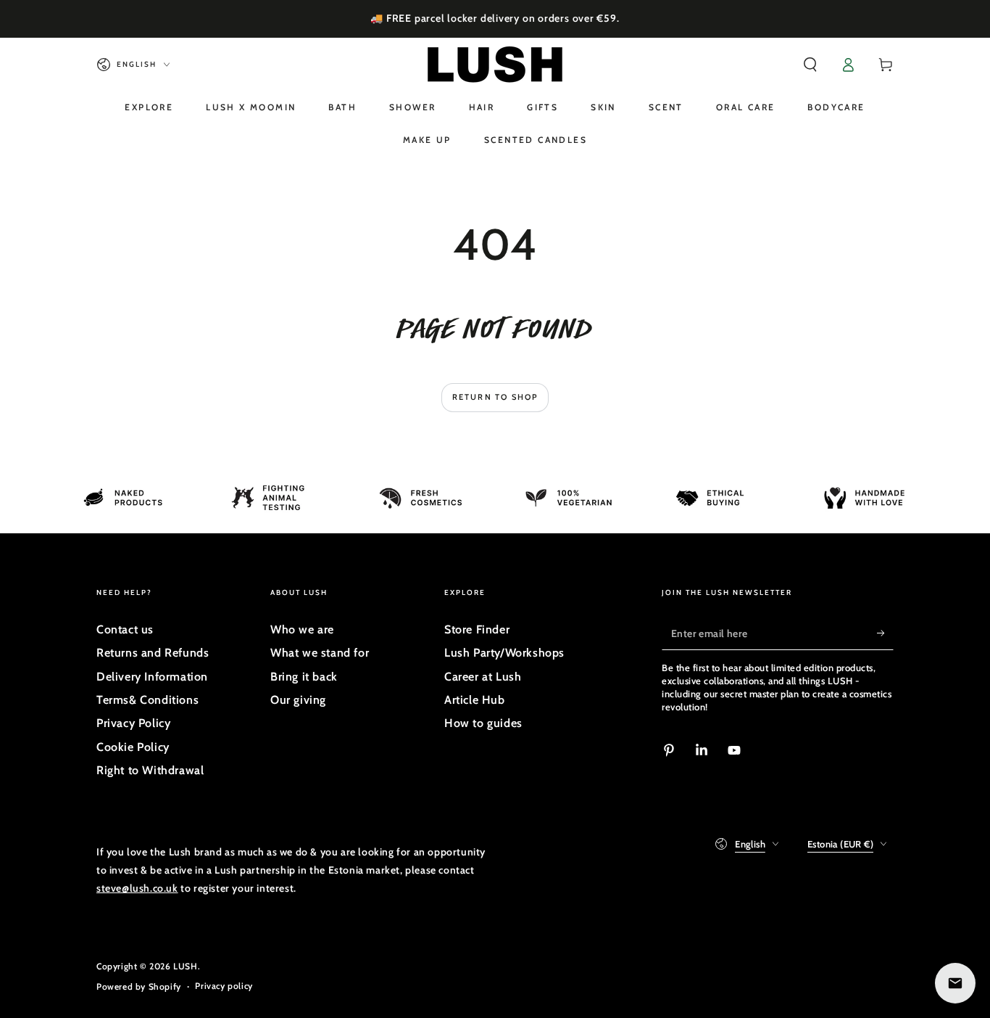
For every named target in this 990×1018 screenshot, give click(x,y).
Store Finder (476, 629)
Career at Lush (482, 677)
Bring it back (304, 677)
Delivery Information (152, 677)
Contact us (125, 629)
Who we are (302, 629)
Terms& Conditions (147, 700)
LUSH (185, 966)
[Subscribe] (885, 633)
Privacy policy (223, 985)
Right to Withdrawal (150, 770)
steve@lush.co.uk (137, 888)
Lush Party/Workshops (504, 653)
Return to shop (495, 397)
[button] (810, 65)
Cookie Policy (133, 747)
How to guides (483, 723)
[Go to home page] (495, 64)
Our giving (298, 700)
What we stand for (319, 653)
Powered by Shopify (138, 986)
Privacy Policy (133, 723)
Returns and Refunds (152, 653)
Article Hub (474, 700)
